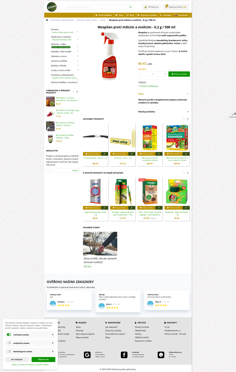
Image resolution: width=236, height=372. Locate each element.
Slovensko (183, 15)
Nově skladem (105, 15)
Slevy (120, 15)
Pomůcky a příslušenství (64, 76)
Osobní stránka (142, 327)
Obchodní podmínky (55, 327)
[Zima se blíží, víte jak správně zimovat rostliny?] (100, 243)
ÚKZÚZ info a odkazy (56, 341)
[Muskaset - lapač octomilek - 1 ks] (177, 191)
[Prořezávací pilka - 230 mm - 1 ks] (95, 137)
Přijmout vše (43, 359)
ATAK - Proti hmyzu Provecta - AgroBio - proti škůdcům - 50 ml (150, 214)
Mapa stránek (82, 337)
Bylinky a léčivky (58, 65)
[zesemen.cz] (51, 7)
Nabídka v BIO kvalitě (61, 51)
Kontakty (167, 15)
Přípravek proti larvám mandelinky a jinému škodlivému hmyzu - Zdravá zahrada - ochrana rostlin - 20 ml (150, 159)
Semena (62, 30)
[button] (73, 91)
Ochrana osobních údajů (57, 334)
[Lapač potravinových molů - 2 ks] (95, 191)
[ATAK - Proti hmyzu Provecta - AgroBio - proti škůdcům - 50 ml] (149, 191)
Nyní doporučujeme (85, 334)
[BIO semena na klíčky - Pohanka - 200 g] (50, 139)
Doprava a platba (149, 15)
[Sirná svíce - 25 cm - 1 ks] (122, 137)
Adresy (138, 334)
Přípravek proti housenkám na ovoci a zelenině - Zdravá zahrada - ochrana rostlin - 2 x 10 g (177, 159)
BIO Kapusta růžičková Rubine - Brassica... (65, 123)
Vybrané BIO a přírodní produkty (58, 91)
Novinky (79, 330)
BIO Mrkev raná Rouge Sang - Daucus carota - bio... (67, 111)
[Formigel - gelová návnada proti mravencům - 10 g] (122, 191)
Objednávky (140, 330)
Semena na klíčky (59, 61)
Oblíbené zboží (142, 337)
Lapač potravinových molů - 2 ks (95, 213)
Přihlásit (75, 170)
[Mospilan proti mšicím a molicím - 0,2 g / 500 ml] (109, 55)
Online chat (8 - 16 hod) (175, 334)
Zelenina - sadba (60, 45)
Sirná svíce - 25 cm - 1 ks (122, 158)
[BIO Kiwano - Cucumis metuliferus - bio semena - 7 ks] (50, 101)
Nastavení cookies (143, 341)
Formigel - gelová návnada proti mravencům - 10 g (123, 213)
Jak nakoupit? (111, 327)
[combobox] (98, 7)
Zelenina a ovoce (59, 56)
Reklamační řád (53, 330)
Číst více (87, 266)
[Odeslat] (131, 7)
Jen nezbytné (16, 359)
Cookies (50, 337)
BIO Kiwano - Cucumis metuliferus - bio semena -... (67, 99)
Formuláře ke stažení (115, 334)
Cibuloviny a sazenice (61, 38)
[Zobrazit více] (104, 154)
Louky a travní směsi (60, 70)
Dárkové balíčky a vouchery (64, 82)
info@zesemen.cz (172, 330)
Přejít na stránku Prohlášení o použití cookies (30, 364)
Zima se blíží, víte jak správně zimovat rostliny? (100, 260)
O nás (167, 327)
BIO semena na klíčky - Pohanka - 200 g (65, 136)
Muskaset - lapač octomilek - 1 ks (177, 213)
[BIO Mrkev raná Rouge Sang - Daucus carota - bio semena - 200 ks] (50, 114)
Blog (132, 15)
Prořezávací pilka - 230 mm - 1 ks (95, 158)
